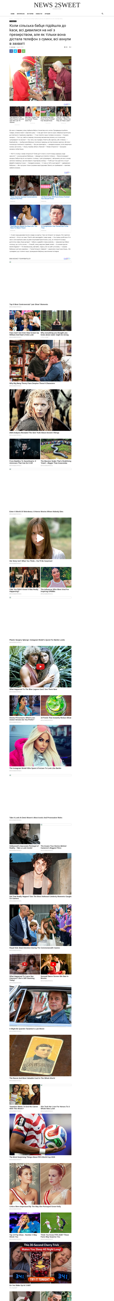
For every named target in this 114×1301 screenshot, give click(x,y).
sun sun (13, 47)
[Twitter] (15, 51)
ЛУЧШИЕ (47, 14)
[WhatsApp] (23, 51)
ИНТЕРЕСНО (21, 14)
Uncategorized (18, 18)
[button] (102, 14)
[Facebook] (11, 51)
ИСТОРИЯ (30, 14)
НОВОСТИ (39, 14)
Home (12, 14)
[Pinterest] (19, 51)
